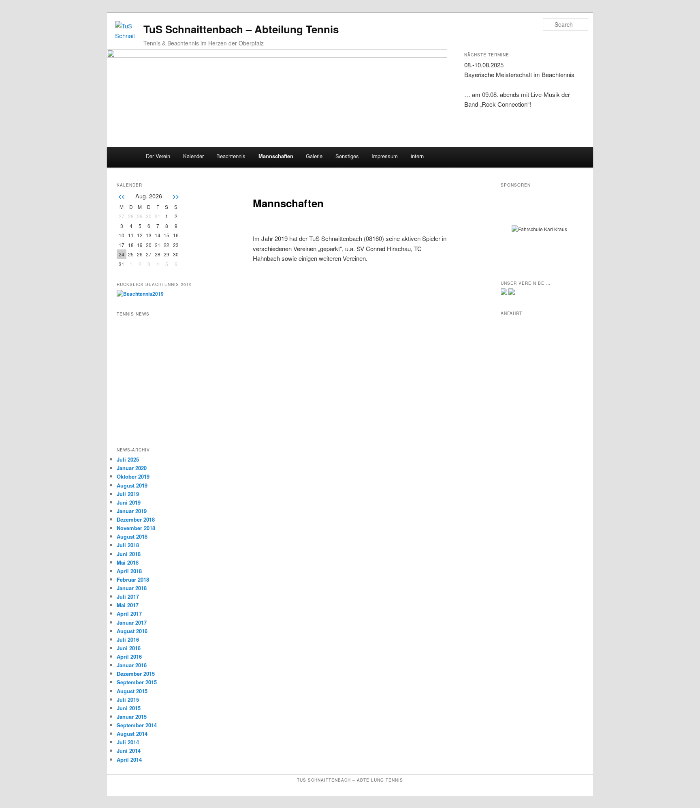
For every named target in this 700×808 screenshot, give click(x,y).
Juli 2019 (128, 494)
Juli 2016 (128, 639)
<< (121, 196)
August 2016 (132, 631)
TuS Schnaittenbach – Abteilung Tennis (241, 29)
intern (417, 156)
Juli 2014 (128, 742)
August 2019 (132, 485)
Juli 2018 (128, 545)
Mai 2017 (128, 605)
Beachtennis (230, 156)
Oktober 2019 (133, 476)
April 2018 (129, 571)
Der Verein (158, 156)
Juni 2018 (129, 554)
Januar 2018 (132, 588)
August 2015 (132, 691)
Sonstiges (347, 156)
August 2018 (132, 536)
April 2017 (129, 613)
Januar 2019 (132, 511)
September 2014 (137, 725)
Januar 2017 (132, 622)
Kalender (193, 156)
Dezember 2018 (136, 519)
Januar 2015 (132, 716)
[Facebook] (504, 293)
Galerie (314, 156)
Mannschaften (275, 156)
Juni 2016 (129, 648)
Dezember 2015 (136, 673)
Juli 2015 (128, 699)
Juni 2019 (129, 502)
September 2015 (137, 682)
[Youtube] (511, 293)
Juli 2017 (128, 596)
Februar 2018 (133, 579)
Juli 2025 (128, 459)
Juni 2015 (129, 708)
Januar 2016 (132, 665)
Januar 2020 (132, 468)
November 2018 (136, 528)
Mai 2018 (128, 562)
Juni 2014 (129, 750)
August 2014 (132, 733)
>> (176, 196)
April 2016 (129, 656)
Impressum (384, 156)
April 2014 (129, 759)
